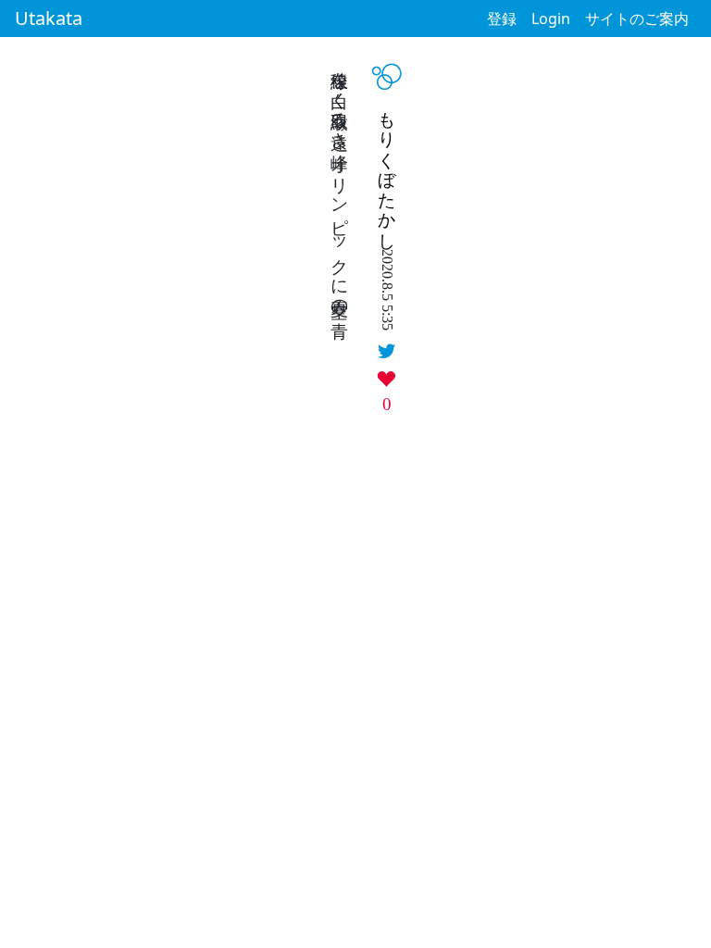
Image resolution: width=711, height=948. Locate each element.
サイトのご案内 (637, 18)
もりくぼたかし (387, 170)
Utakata (48, 18)
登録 (502, 18)
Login (550, 18)
